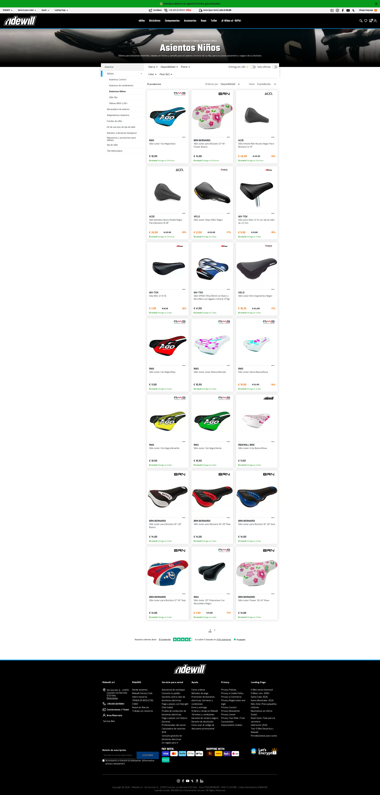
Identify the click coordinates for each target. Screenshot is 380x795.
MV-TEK (242, 216)
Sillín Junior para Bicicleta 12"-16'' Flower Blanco (209, 145)
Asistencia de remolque (173, 689)
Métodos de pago (199, 693)
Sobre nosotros (139, 697)
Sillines (196, 40)
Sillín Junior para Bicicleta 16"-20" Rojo (212, 524)
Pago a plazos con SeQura (174, 718)
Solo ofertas (264, 66)
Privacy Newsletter (230, 711)
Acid (241, 140)
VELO (197, 216)
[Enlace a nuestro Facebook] (183, 781)
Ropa (203, 21)
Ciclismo (175, 40)
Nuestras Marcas (140, 707)
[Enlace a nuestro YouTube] (187, 781)
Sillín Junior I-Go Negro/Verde (207, 448)
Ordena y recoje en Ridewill (204, 711)
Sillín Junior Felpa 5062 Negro (208, 220)
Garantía (166, 721)
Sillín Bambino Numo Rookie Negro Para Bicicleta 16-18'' (165, 221)
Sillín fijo (113, 97)
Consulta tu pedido (171, 693)
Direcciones (112, 698)
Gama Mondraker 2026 (262, 700)
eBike (142, 21)
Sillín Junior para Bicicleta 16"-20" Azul (256, 524)
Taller (214, 21)
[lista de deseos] (366, 20)
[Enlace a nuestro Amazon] (197, 781)
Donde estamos (140, 689)
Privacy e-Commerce (231, 697)
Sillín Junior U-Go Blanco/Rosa (252, 448)
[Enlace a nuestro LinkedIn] (201, 781)
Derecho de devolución (202, 721)
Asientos (186, 40)
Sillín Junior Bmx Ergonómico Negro (255, 296)
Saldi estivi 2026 (259, 725)
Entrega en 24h (237, 66)
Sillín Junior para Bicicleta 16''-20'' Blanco (165, 526)
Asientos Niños (209, 40)
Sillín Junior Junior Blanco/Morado (210, 372)
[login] (375, 20)
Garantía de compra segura (204, 718)
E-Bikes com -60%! (260, 693)
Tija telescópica (114, 150)
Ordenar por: (211, 84)
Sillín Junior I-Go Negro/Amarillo (164, 448)
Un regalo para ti (170, 742)
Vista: (252, 84)
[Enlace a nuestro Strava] (192, 781)
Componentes (172, 21)
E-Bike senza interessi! (262, 689)
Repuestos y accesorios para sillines (121, 139)
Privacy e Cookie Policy (232, 693)
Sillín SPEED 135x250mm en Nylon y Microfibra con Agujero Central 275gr (212, 297)
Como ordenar (198, 689)
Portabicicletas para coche (264, 735)
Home (166, 40)
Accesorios (190, 21)
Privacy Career (228, 714)
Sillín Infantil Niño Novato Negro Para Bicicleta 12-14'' (256, 145)
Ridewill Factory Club (142, 693)
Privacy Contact (229, 707)
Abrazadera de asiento (118, 109)
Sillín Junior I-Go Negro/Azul (162, 143)
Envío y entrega (199, 707)
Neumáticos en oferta (261, 711)
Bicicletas (154, 21)
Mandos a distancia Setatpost (122, 133)
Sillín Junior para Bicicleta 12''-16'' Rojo (167, 600)
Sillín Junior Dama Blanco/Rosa (253, 372)
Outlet (254, 714)
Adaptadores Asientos (118, 115)
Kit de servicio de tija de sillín (121, 127)
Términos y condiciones (202, 714)
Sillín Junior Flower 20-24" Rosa (253, 600)
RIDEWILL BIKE (246, 444)
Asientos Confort (117, 79)
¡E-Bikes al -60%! (231, 21)
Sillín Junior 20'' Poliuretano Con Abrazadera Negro (209, 602)
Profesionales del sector (174, 725)
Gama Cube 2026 (259, 697)
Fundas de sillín (114, 121)
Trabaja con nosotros (142, 711)
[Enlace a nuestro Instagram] (178, 781)
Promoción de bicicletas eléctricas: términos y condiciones (203, 700)
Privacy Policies (228, 689)
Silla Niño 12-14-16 (157, 296)
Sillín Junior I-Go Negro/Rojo (162, 372)
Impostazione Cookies (231, 725)
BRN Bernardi (202, 140)
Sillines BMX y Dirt (118, 103)
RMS (151, 140)
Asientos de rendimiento (121, 85)
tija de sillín (112, 144)
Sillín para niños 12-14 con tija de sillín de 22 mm (256, 221)
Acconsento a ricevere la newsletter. (130, 762)
